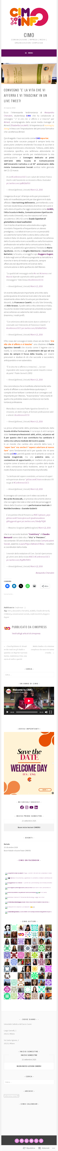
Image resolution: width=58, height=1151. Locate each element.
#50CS (36, 514)
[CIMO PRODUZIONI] (31, 1141)
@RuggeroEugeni (13, 521)
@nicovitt (26, 518)
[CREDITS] (36, 1141)
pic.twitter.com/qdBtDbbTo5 (18, 183)
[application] (29, 701)
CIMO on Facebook (29, 860)
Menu (30, 53)
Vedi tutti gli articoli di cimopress (26, 633)
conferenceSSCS (36, 614)
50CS (9, 611)
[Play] (7, 712)
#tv (35, 273)
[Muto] (46, 712)
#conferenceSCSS (35, 279)
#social (9, 276)
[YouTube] (31, 807)
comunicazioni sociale (20, 614)
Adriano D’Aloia (37, 543)
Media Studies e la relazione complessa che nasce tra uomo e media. (42, 649)
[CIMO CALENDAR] (41, 1141)
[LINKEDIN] (26, 1141)
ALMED (50, 209)
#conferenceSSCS (13, 328)
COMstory (7, 614)
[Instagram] (27, 807)
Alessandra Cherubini (45, 572)
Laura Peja (25, 543)
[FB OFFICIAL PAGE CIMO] (17, 1141)
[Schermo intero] (50, 712)
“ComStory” (34, 534)
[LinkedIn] (36, 807)
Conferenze (19, 608)
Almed (7, 122)
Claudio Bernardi (42, 611)
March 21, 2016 (36, 189)
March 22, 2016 (36, 489)
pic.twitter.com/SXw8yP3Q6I (34, 521)
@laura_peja (44, 514)
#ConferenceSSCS (19, 176)
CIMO (29, 34)
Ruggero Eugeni (45, 254)
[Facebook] (22, 807)
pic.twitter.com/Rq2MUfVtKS (18, 560)
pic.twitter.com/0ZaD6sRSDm (34, 328)
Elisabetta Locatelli (19, 125)
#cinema (43, 273)
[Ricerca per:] (29, 674)
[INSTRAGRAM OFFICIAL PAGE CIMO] (22, 1141)
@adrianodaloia (38, 518)
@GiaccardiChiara (34, 479)
